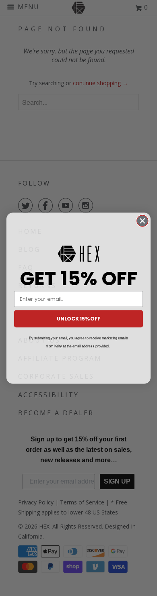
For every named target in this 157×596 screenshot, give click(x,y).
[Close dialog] (142, 220)
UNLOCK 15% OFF (78, 318)
